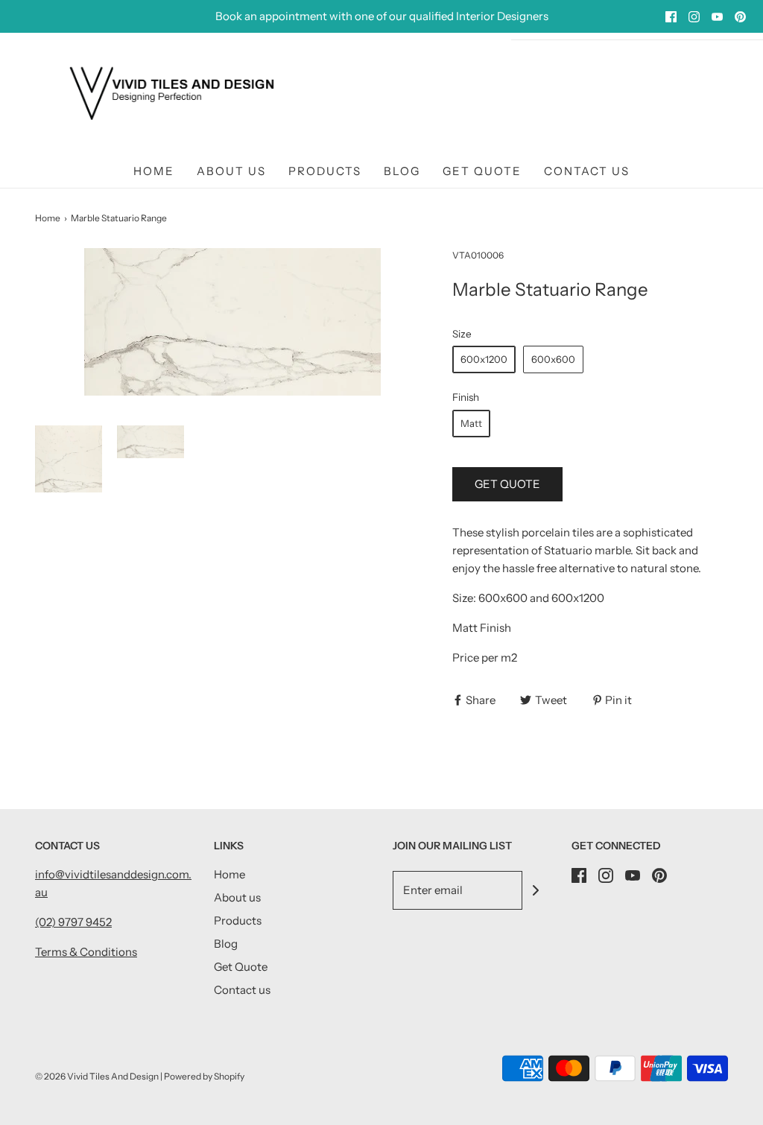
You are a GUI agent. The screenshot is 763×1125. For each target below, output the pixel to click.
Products (324, 171)
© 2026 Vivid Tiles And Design (97, 1076)
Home (153, 171)
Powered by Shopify (204, 1076)
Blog (402, 171)
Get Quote (482, 171)
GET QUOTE (507, 484)
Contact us (587, 171)
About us (231, 171)
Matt (471, 423)
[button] (68, 458)
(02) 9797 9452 (73, 922)
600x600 (553, 359)
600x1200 (483, 359)
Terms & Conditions (86, 952)
